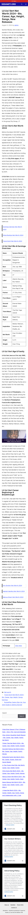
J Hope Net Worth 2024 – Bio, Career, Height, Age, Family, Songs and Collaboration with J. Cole (13, 793)
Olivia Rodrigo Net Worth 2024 (13, 235)
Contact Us (14, 907)
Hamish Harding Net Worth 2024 (14, 591)
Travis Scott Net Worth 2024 (12, 241)
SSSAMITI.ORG (9, 4)
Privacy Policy (20, 904)
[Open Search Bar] (22, 4)
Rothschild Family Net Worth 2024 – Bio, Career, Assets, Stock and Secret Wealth (13, 759)
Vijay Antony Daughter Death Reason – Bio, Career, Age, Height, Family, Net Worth (14, 737)
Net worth (7, 692)
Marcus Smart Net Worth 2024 (13, 597)
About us (7, 904)
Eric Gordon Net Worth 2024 (12, 585)
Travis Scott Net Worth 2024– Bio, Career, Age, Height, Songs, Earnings (13, 697)
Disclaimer (12, 904)
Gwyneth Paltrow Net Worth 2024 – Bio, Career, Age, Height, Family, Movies (13, 751)
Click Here (18, 646)
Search (4, 713)
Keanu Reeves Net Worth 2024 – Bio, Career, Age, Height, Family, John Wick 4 (13, 784)
